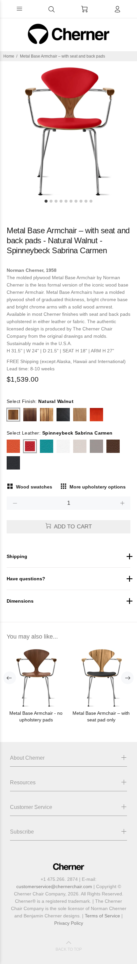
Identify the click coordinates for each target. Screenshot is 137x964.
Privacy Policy (68, 923)
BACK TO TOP (69, 949)
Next (127, 678)
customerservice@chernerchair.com (54, 886)
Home (8, 56)
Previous (9, 678)
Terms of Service (102, 915)
